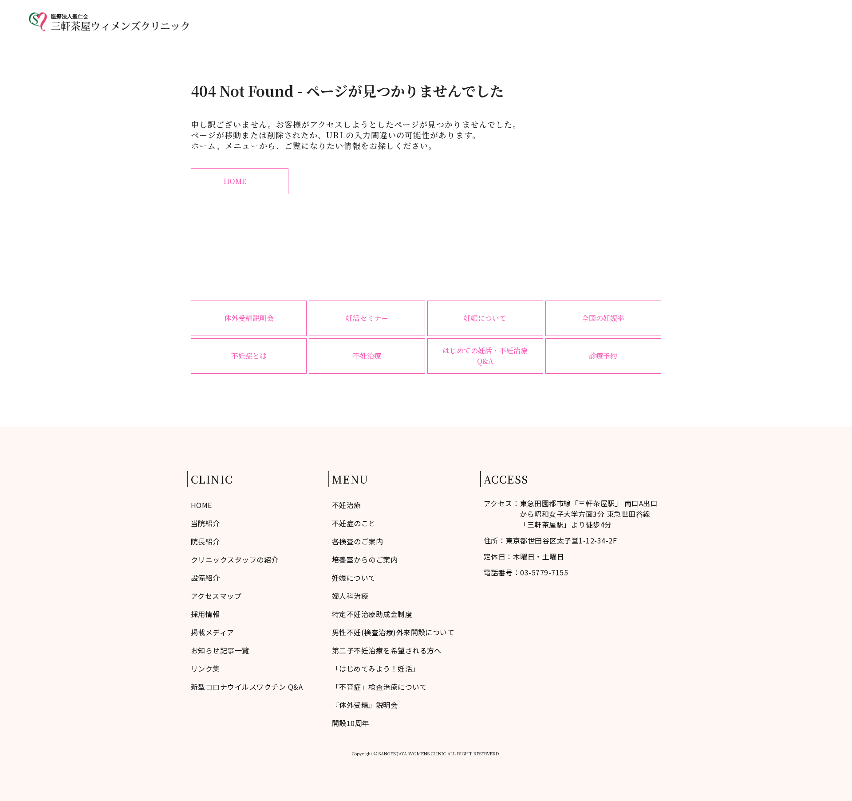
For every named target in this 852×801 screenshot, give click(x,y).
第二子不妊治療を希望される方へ (387, 650)
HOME (512, 21)
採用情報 (205, 614)
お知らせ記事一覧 (220, 650)
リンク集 (205, 668)
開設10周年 (351, 723)
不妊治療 (652, 21)
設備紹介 (205, 577)
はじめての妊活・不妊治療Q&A (485, 355)
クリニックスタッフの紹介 (235, 559)
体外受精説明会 (249, 318)
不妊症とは (249, 356)
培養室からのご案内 (365, 559)
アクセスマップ (756, 21)
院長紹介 (205, 541)
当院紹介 (609, 21)
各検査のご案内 (357, 541)
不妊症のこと (559, 21)
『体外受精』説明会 (365, 704)
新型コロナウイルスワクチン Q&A (247, 686)
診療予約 (809, 21)
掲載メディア (212, 632)
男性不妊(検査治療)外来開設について (393, 632)
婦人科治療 (699, 21)
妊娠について (485, 318)
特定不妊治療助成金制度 (372, 614)
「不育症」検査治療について (379, 686)
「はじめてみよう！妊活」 (376, 668)
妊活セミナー (367, 318)
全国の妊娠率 (603, 318)
